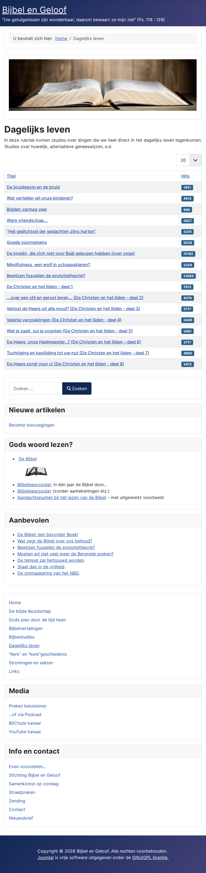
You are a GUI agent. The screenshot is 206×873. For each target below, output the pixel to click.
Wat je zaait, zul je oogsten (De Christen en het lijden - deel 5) (70, 330)
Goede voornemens (27, 242)
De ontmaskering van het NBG (48, 573)
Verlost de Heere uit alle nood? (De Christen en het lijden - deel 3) (73, 308)
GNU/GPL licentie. (150, 857)
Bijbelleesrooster (34, 484)
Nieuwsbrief (21, 818)
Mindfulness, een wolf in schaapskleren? (48, 264)
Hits (185, 176)
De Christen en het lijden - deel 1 (40, 286)
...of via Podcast (25, 714)
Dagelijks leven (24, 645)
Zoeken (79, 388)
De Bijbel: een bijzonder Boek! (47, 534)
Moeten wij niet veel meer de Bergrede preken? (65, 553)
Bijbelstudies (21, 637)
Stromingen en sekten (31, 662)
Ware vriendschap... (27, 220)
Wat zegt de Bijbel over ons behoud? (54, 541)
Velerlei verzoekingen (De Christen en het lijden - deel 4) (64, 319)
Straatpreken (22, 792)
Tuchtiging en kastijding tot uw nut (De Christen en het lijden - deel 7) (78, 352)
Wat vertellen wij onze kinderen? (40, 198)
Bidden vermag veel (27, 209)
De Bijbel (28, 458)
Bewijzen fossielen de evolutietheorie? (46, 275)
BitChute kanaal (25, 723)
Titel (11, 176)
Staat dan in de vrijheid (40, 566)
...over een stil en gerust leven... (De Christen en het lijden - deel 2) (75, 297)
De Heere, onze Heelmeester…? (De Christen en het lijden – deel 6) (74, 341)
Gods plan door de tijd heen (37, 619)
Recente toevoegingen (31, 425)
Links (14, 671)
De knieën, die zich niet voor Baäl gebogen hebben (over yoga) (71, 253)
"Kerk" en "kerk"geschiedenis (38, 654)
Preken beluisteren (27, 706)
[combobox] (35, 388)
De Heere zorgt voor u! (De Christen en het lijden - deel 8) (65, 363)
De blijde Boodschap (30, 611)
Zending (17, 801)
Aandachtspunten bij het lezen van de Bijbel (61, 497)
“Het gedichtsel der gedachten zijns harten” (51, 231)
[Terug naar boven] (197, 863)
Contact (17, 809)
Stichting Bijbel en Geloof (34, 775)
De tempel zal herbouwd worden (50, 560)
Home (15, 602)
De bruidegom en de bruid (33, 187)
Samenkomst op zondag (33, 783)
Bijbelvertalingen (26, 628)
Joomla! (46, 857)
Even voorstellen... (27, 766)
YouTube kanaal (25, 731)
